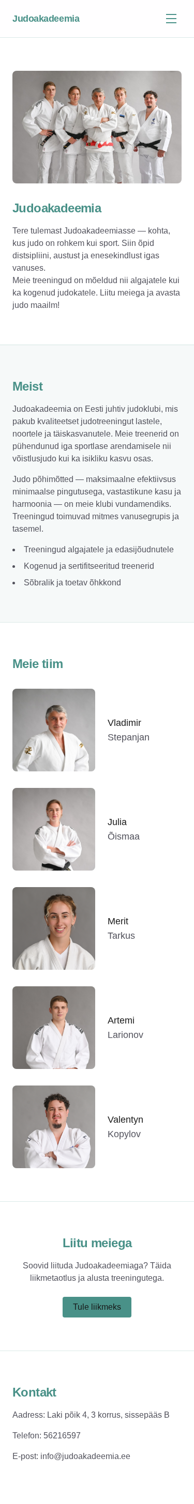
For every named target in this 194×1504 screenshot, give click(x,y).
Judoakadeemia (45, 18)
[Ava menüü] (171, 18)
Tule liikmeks (97, 1307)
